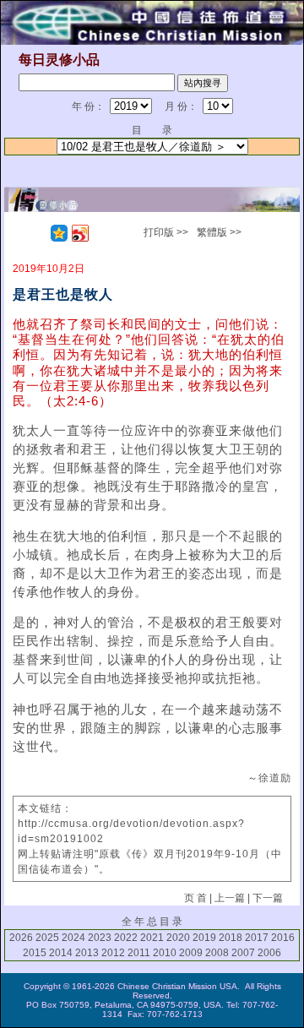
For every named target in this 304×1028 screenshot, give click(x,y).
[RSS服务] (38, 233)
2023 (99, 938)
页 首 (195, 898)
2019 (204, 938)
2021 (152, 938)
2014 (61, 953)
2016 (283, 938)
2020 (178, 938)
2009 (191, 953)
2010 (164, 953)
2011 (139, 953)
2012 (113, 953)
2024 (73, 938)
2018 (230, 938)
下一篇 (267, 898)
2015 (34, 953)
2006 (269, 953)
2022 (126, 938)
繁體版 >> (219, 232)
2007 (243, 953)
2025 (47, 938)
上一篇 (229, 898)
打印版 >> (166, 232)
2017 (257, 938)
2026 (21, 938)
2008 (217, 953)
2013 (87, 953)
